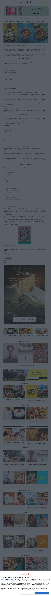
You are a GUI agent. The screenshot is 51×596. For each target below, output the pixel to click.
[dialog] (25, 583)
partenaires (10, 579)
